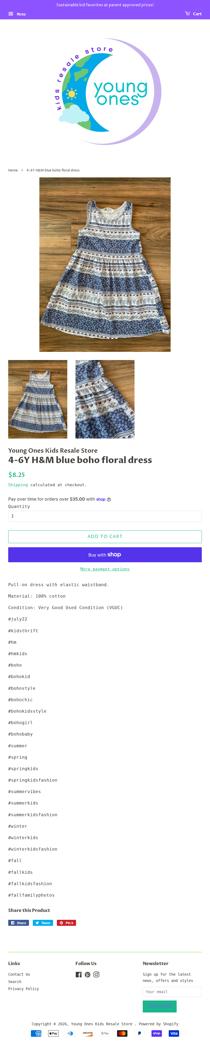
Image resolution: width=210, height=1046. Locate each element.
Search (14, 982)
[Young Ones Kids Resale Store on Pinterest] (87, 976)
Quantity (19, 506)
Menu (20, 14)
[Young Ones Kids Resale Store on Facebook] (78, 976)
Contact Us (19, 974)
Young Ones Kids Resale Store (103, 1024)
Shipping (18, 484)
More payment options (105, 569)
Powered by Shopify (158, 1024)
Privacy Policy (23, 989)
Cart (197, 14)
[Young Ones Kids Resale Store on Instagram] (96, 976)
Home (13, 170)
